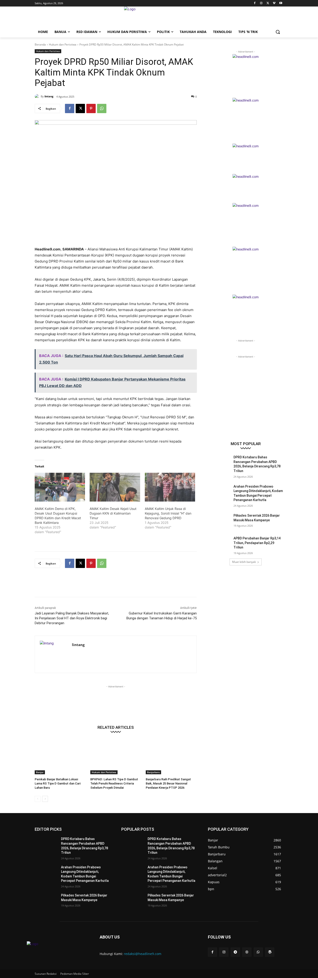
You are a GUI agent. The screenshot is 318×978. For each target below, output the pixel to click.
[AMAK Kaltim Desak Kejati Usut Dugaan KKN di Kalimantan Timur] (115, 487)
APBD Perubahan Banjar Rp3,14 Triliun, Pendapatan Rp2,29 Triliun (257, 542)
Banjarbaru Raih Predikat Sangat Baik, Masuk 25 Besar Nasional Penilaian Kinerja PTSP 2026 (168, 783)
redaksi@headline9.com (142, 954)
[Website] (246, 952)
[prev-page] (38, 799)
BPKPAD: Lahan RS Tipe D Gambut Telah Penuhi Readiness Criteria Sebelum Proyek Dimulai (114, 783)
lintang (48, 96)
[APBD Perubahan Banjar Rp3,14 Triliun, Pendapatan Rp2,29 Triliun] (219, 544)
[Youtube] (280, 3)
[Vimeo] (274, 3)
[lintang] (38, 96)
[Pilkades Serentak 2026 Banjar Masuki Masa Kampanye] (219, 521)
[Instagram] (261, 3)
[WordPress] (269, 952)
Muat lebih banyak (244, 562)
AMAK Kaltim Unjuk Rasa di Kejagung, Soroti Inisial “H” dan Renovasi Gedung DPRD (168, 513)
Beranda (40, 44)
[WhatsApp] (101, 108)
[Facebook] (254, 3)
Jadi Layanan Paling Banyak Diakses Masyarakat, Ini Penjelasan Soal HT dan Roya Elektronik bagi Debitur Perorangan (72, 618)
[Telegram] (235, 952)
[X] (268, 3)
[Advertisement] (119, 585)
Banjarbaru (153, 772)
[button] (277, 31)
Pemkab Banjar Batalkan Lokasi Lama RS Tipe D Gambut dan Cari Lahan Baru (58, 783)
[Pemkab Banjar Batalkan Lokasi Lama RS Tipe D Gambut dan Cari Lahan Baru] (60, 756)
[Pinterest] (91, 108)
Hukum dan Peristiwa (62, 44)
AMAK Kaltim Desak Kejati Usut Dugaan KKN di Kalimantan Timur (113, 513)
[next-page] (45, 799)
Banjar (40, 772)
